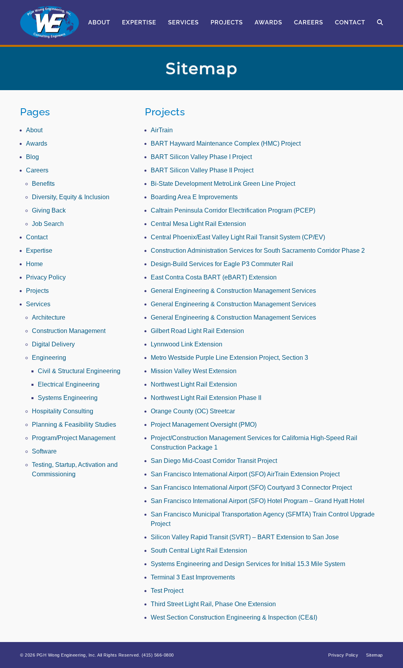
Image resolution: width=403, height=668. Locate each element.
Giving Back (49, 210)
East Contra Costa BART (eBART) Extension (214, 277)
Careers (37, 170)
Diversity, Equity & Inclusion (70, 197)
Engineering (49, 357)
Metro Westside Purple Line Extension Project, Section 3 (229, 357)
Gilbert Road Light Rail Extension (197, 331)
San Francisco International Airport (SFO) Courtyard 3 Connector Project (251, 487)
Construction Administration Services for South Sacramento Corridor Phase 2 (258, 250)
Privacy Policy (46, 277)
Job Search (48, 223)
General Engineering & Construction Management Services (233, 290)
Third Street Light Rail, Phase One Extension (213, 604)
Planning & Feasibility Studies (74, 424)
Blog (32, 157)
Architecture (48, 317)
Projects (37, 290)
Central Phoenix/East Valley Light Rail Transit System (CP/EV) (238, 237)
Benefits (43, 183)
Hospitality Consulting (62, 411)
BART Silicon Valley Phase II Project (202, 170)
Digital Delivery (53, 344)
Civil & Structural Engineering (79, 371)
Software (44, 451)
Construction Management (68, 331)
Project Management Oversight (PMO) (204, 424)
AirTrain (162, 130)
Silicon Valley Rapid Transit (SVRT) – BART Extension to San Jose (245, 537)
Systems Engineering (68, 397)
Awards (36, 143)
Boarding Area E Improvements (194, 197)
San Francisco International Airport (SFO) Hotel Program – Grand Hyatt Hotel (257, 501)
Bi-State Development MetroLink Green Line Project (223, 183)
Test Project (167, 590)
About (34, 130)
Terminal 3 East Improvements (193, 577)
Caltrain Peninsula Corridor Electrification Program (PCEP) (233, 210)
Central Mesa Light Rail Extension (198, 223)
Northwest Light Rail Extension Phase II (206, 397)
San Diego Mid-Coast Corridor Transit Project (214, 460)
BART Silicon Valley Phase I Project (201, 157)
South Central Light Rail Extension (199, 550)
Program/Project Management (73, 438)
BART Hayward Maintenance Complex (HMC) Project (226, 143)
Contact (37, 237)
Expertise (39, 250)
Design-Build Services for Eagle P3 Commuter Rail (222, 264)
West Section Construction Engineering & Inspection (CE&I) (234, 617)
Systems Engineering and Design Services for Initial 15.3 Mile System (248, 564)
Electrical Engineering (69, 384)
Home (34, 264)
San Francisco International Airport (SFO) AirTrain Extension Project (245, 474)
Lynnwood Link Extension (186, 344)
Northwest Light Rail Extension (194, 384)
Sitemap (374, 655)
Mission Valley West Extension (194, 371)
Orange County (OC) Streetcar (193, 411)
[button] (380, 22)
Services (38, 304)
